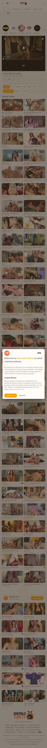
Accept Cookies (11, 395)
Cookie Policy (19, 389)
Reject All (22, 395)
